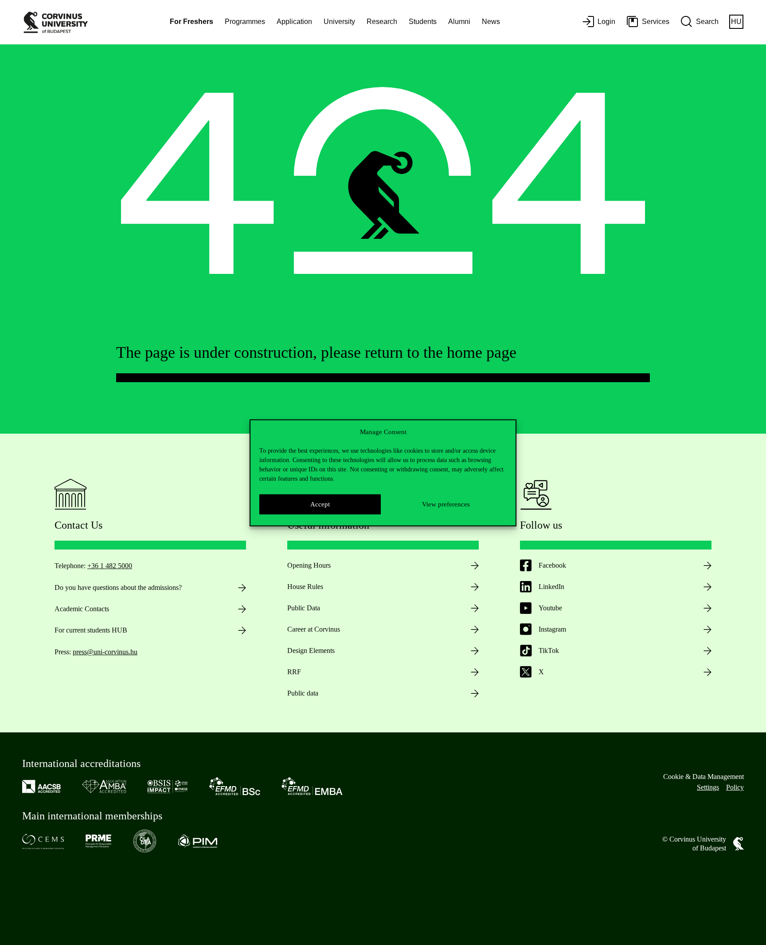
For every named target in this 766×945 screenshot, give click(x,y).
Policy (735, 787)
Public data (302, 693)
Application (294, 21)
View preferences (446, 503)
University (339, 21)
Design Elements (311, 650)
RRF (294, 672)
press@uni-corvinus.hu (105, 652)
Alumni (459, 21)
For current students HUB (91, 630)
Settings (708, 787)
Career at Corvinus (313, 629)
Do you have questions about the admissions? (118, 587)
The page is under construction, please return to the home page (316, 352)
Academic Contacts (82, 609)
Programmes (245, 21)
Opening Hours (309, 565)
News (491, 21)
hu (736, 21)
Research (382, 21)
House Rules (305, 586)
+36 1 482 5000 (109, 565)
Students (423, 21)
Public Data (303, 608)
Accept (320, 503)
